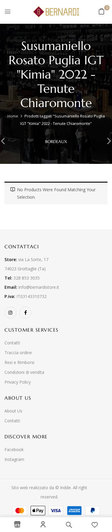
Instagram (14, 459)
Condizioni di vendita (24, 372)
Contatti (12, 343)
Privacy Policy (17, 382)
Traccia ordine (18, 352)
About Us (13, 411)
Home (12, 116)
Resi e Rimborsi (19, 362)
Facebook (14, 449)
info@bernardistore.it (39, 287)
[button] (102, 11)
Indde (65, 487)
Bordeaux (56, 141)
